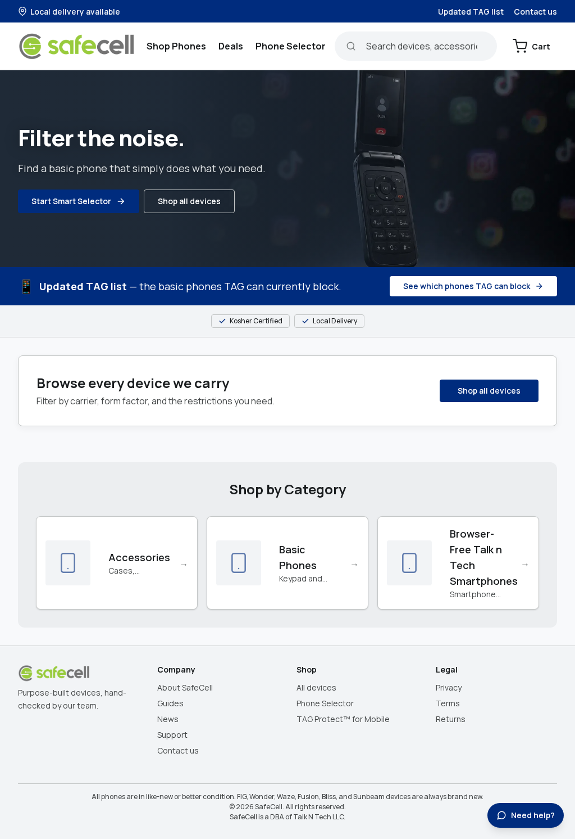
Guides (170, 703)
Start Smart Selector (71, 201)
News (168, 719)
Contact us (535, 11)
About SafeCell (185, 687)
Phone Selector (290, 46)
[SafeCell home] (78, 46)
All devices (316, 687)
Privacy (449, 687)
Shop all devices (189, 201)
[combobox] (416, 46)
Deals (230, 46)
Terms (448, 703)
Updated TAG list (471, 11)
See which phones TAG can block (466, 286)
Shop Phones (176, 46)
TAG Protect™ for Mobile (343, 719)
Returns (451, 719)
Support (172, 734)
